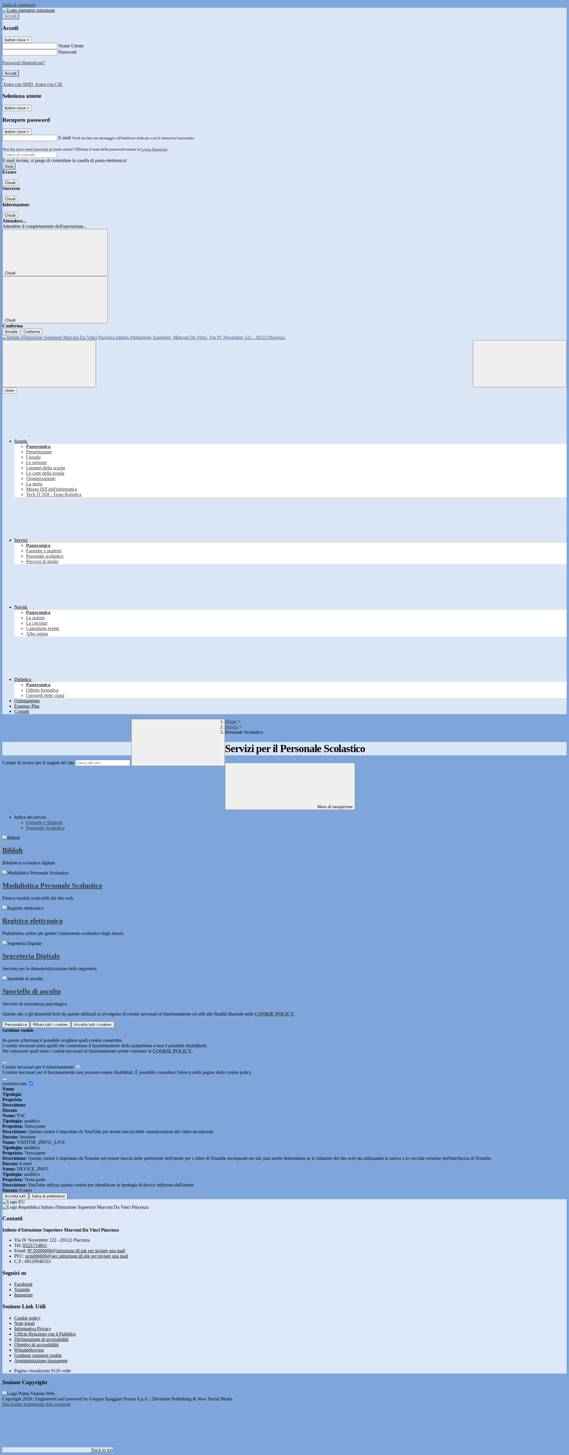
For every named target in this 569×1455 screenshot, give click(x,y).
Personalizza (16, 1024)
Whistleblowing (29, 1349)
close (9, 390)
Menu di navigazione (334, 807)
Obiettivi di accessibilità (36, 1344)
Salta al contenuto (19, 4)
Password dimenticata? (23, 62)
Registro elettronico (32, 921)
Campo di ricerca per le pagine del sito (38, 762)
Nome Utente (71, 45)
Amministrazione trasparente (41, 1360)
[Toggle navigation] (49, 363)
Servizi (231, 726)
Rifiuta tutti (50, 1024)
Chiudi (10, 182)
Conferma (31, 332)
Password (67, 52)
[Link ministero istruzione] (28, 10)
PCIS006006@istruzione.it (76, 1250)
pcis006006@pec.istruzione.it (76, 1256)
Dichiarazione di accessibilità (41, 1339)
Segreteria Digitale (31, 956)
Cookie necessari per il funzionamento (38, 1066)
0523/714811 (35, 1245)
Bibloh (12, 850)
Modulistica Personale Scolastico (52, 885)
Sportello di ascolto (31, 991)
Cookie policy (27, 1317)
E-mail (64, 137)
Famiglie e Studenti (44, 822)
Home (230, 721)
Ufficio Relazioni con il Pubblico (45, 1333)
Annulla (11, 332)
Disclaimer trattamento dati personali (36, 1404)
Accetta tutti (93, 1024)
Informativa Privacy (32, 1328)
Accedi (11, 16)
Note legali (24, 1323)
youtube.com (15, 1083)
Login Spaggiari (154, 149)
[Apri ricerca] (520, 363)
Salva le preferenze (48, 1196)
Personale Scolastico (45, 827)
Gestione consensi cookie (38, 1355)
